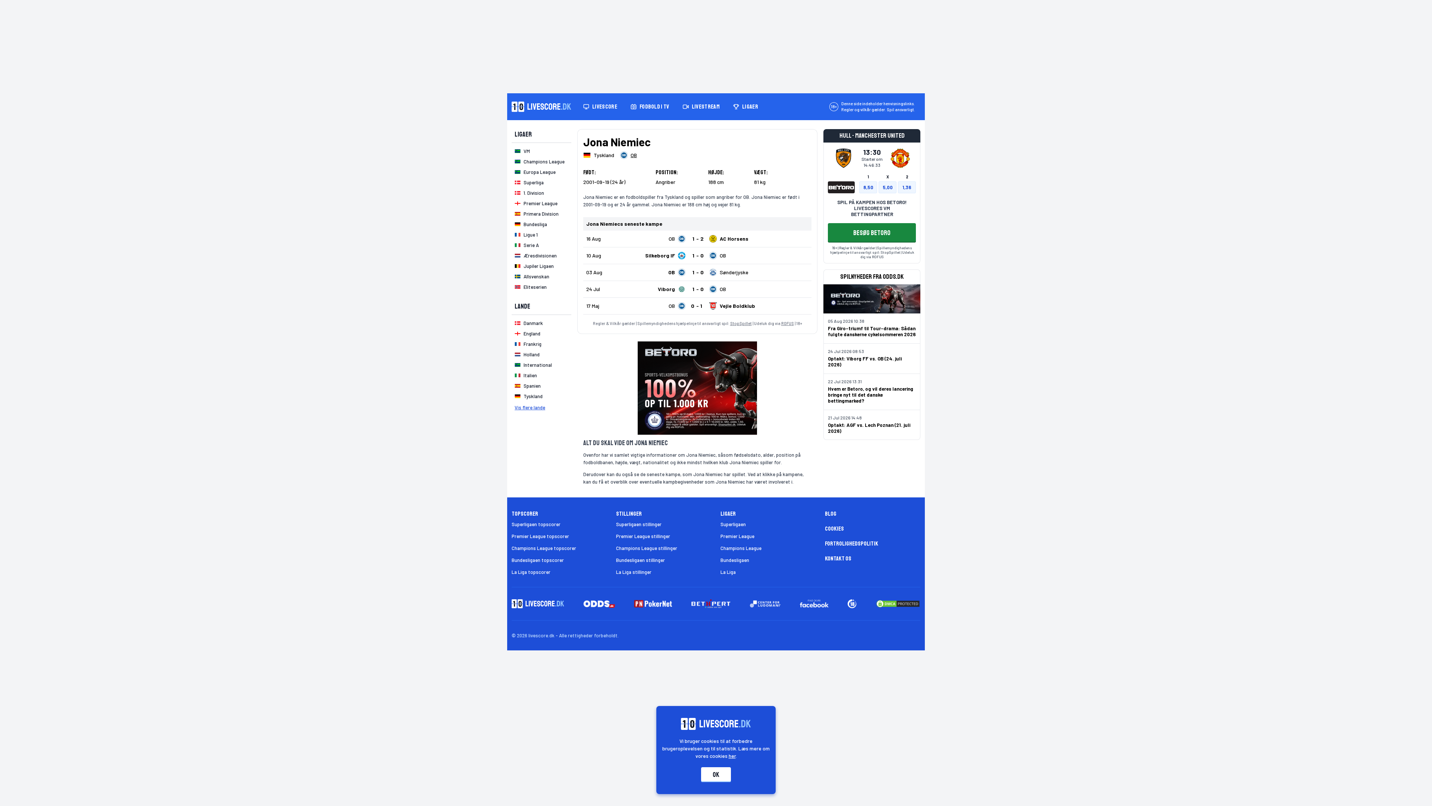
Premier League (737, 536)
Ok (716, 775)
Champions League (740, 548)
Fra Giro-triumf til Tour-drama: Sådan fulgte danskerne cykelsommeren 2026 (872, 331)
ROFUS (787, 323)
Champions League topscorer (544, 548)
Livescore (604, 106)
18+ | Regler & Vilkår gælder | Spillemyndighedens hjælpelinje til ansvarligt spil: (871, 250)
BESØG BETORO (872, 233)
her (732, 756)
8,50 (868, 187)
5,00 (888, 187)
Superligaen (733, 524)
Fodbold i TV (654, 106)
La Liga (728, 572)
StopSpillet (741, 323)
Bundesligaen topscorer (538, 560)
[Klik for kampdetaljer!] (697, 239)
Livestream (706, 106)
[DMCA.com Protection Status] (898, 603)
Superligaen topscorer (536, 524)
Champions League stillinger (646, 548)
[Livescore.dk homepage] (541, 107)
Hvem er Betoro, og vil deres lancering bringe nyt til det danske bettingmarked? (870, 395)
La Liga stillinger (633, 572)
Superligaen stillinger (639, 524)
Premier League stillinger (643, 536)
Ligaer (750, 106)
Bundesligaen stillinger (640, 560)
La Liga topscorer (531, 572)
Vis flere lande (530, 407)
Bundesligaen (734, 560)
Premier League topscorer (540, 536)
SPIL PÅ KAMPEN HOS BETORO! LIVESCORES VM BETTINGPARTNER (872, 208)
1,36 (906, 187)
